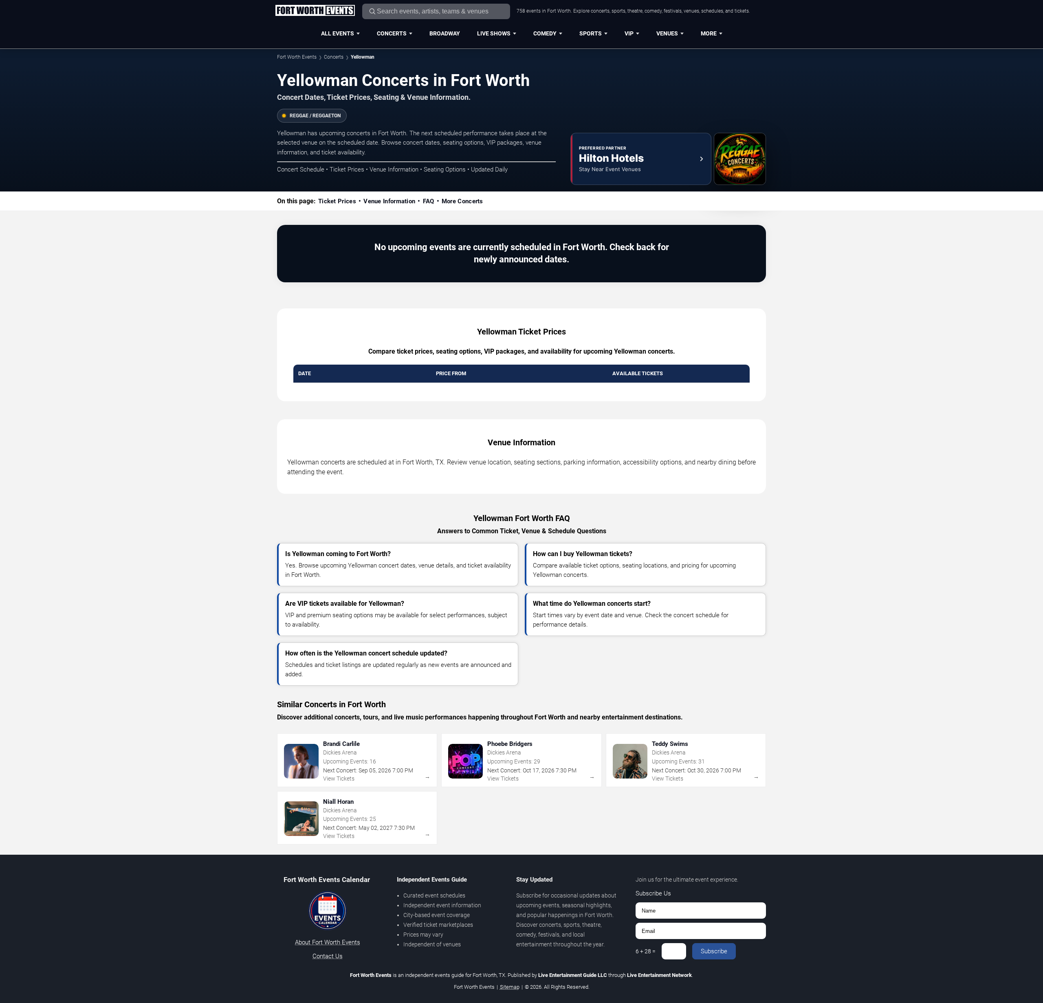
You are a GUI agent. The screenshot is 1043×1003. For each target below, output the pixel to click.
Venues (667, 33)
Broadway (444, 33)
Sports (590, 33)
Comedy (545, 33)
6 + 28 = (646, 951)
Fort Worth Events (297, 57)
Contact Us (327, 956)
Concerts (392, 33)
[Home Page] (315, 11)
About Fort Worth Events (327, 942)
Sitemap (509, 987)
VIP (629, 33)
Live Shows (493, 33)
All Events (337, 33)
